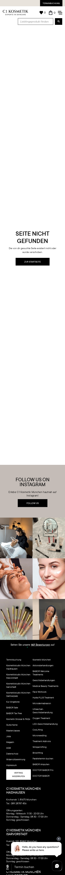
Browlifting (38, 752)
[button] (52, 12)
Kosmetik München (42, 659)
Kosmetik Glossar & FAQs (18, 719)
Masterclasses (13, 730)
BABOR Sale (12, 707)
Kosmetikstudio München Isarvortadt (18, 685)
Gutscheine (12, 724)
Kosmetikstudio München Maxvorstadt (18, 676)
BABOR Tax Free (14, 713)
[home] (15, 12)
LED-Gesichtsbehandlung (45, 723)
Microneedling (39, 735)
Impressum (11, 765)
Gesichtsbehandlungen (44, 680)
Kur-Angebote (13, 701)
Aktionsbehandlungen (43, 665)
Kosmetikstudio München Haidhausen (18, 667)
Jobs (8, 736)
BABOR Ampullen (41, 764)
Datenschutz (12, 753)
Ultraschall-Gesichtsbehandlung (43, 711)
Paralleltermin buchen (43, 758)
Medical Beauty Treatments (45, 686)
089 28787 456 (19, 803)
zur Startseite (32, 261)
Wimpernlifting (39, 747)
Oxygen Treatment (41, 718)
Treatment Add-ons (42, 741)
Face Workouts (39, 691)
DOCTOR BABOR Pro (43, 770)
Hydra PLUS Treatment (43, 697)
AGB (8, 747)
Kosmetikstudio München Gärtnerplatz (18, 694)
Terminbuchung (51, 3)
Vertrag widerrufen (18, 774)
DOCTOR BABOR (41, 775)
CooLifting (38, 729)
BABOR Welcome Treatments (41, 673)
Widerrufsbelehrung (15, 759)
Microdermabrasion (42, 703)
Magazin (10, 742)
